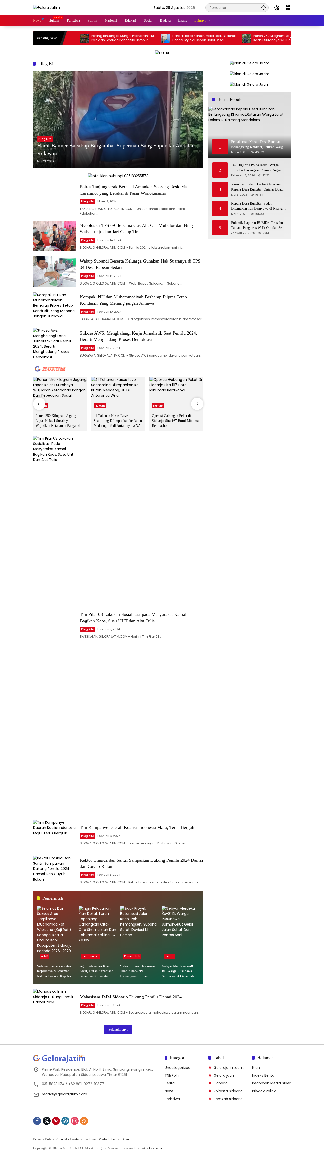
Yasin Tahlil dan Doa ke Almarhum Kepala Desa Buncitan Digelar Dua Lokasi (256, 187)
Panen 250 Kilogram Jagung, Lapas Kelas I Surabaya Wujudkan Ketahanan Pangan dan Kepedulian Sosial (258, 38)
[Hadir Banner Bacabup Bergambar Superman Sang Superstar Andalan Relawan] (118, 119)
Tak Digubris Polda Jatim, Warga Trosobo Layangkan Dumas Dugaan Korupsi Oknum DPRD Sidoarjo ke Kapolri (256, 168)
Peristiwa (172, 1098)
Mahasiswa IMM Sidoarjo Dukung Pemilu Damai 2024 (131, 996)
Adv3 (44, 956)
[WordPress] (65, 1121)
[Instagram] (75, 1121)
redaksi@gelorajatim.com (64, 1094)
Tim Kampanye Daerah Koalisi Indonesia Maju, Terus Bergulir (138, 827)
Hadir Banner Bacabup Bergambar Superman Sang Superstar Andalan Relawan (116, 149)
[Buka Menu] (288, 8)
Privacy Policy (264, 1091)
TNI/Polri (172, 1075)
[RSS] (84, 1121)
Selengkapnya (118, 1029)
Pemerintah (91, 956)
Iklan (256, 1067)
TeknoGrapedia (151, 1148)
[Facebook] (37, 1121)
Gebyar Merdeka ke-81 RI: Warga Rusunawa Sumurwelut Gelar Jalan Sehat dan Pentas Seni (179, 971)
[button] (263, 7)
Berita (170, 956)
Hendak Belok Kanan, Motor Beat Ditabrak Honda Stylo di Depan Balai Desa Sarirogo (178, 38)
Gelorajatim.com (229, 1067)
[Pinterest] (56, 1121)
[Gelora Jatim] (46, 7)
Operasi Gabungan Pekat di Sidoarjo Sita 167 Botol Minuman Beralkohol (176, 421)
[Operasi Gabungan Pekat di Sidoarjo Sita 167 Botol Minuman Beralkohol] (176, 394)
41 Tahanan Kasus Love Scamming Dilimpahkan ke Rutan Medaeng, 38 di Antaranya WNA (118, 421)
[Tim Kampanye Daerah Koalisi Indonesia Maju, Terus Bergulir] (54, 835)
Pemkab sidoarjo (228, 1098)
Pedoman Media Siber (271, 1083)
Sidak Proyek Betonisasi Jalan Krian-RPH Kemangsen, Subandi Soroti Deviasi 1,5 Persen (138, 971)
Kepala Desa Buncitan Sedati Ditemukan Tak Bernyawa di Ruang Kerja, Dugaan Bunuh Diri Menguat (256, 206)
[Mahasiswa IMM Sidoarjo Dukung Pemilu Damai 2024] (54, 1004)
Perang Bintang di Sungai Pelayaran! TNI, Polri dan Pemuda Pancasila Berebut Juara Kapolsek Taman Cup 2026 (96, 38)
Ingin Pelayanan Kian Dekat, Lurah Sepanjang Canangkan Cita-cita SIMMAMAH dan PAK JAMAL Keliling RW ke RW (96, 971)
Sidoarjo (221, 1083)
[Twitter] (47, 1121)
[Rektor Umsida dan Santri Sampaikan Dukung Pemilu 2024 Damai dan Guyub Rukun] (54, 871)
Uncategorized (177, 1067)
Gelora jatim (224, 1075)
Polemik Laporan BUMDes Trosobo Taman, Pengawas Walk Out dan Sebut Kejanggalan (259, 225)
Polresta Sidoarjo (228, 1091)
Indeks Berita (263, 1075)
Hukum (100, 406)
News (169, 1091)
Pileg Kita (45, 139)
